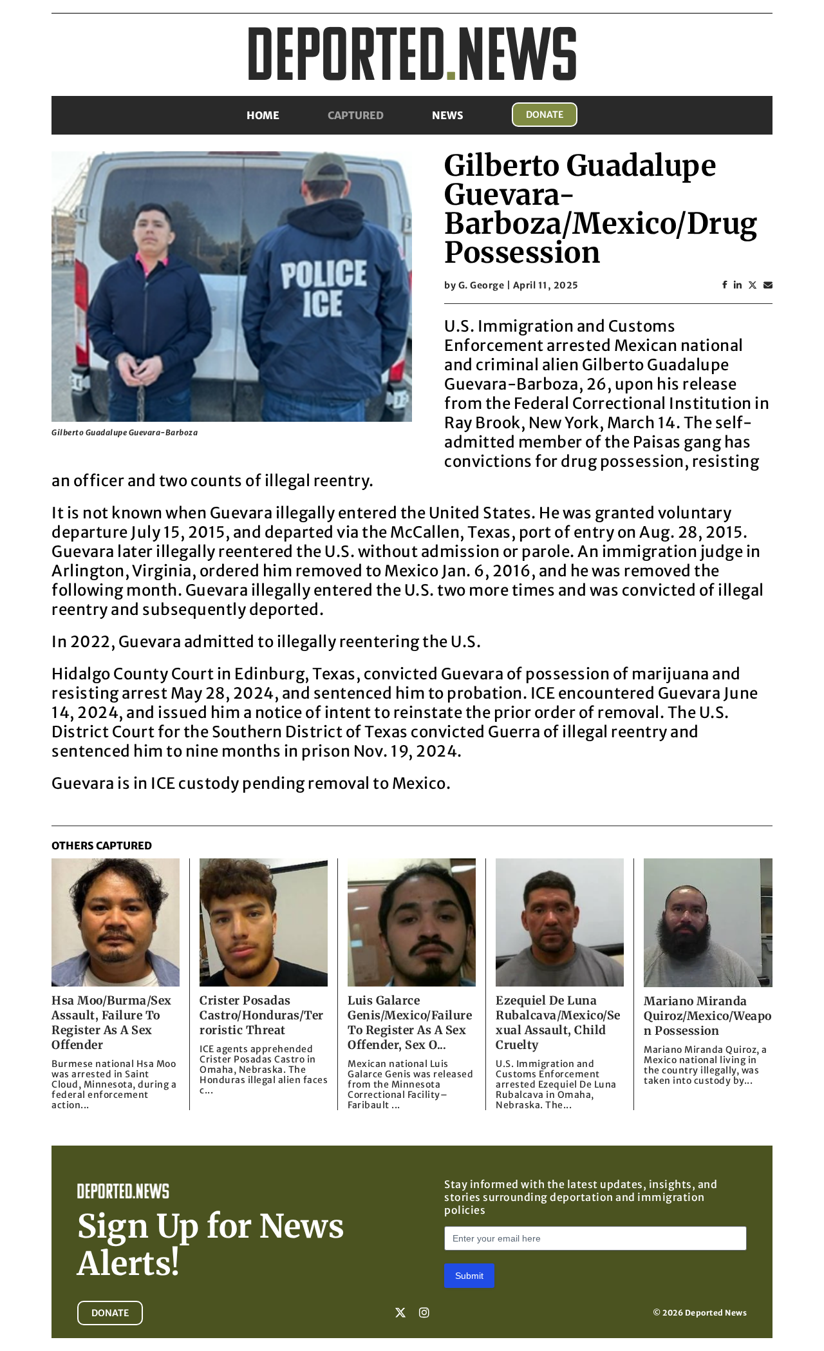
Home (263, 115)
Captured (356, 115)
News (448, 115)
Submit (469, 1276)
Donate (544, 114)
